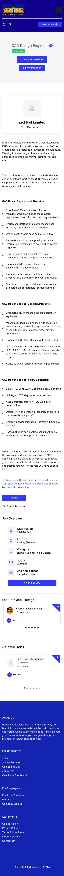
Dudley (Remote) (26, 542)
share (14, 498)
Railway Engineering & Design (34, 552)
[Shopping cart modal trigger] (4, 24)
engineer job (15, 483)
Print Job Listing (15, 506)
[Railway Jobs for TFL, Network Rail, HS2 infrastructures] (13, 9)
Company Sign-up (12, 803)
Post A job (8, 799)
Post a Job (48, 24)
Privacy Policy (10, 828)
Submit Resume (11, 762)
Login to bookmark (32, 59)
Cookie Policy (10, 823)
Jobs (5, 758)
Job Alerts (8, 770)
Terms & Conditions (13, 832)
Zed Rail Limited (32, 122)
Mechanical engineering (15, 487)
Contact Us (8, 840)
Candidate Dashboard (14, 775)
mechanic (28, 483)
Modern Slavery (11, 836)
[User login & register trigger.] (10, 24)
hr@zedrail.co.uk (34, 127)
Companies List (11, 766)
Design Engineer (28, 480)
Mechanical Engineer (46, 483)
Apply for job (32, 583)
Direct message (32, 68)
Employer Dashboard (14, 795)
